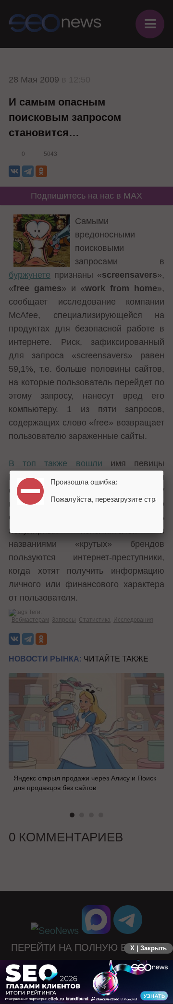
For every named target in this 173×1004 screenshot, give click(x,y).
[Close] (163, 470)
